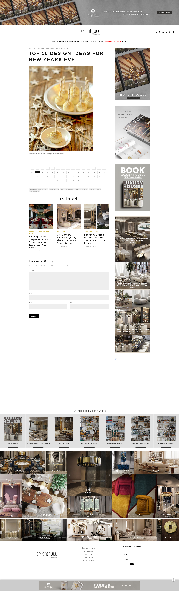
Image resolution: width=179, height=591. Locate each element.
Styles (82, 41)
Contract (101, 41)
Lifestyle (94, 41)
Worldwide (60, 41)
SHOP (117, 41)
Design (42, 48)
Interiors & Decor (73, 41)
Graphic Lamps (88, 560)
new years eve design (81, 189)
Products (31, 233)
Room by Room (110, 41)
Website (72, 302)
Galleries (47, 48)
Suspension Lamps (88, 548)
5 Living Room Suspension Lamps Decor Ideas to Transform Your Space (40, 242)
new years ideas (34, 191)
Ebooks (124, 41)
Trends (87, 41)
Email (31, 302)
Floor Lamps (88, 551)
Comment (32, 270)
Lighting (66, 48)
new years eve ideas (95, 189)
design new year (54, 189)
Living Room (46, 231)
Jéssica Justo (32, 48)
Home (54, 41)
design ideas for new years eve (38, 189)
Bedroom (86, 231)
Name (31, 293)
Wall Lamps (89, 557)
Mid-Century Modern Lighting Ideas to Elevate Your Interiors (67, 239)
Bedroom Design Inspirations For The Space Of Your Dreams (95, 239)
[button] (176, 433)
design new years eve (67, 189)
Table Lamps (88, 554)
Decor (38, 48)
